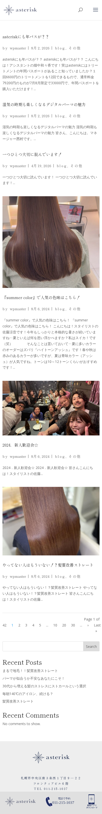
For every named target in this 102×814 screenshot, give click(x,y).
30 (73, 625)
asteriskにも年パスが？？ (25, 36)
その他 (75, 47)
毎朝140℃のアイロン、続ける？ (27, 693)
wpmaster (18, 47)
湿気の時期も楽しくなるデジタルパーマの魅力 (44, 104)
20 (64, 625)
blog (60, 47)
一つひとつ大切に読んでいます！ (32, 154)
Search (91, 646)
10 (55, 625)
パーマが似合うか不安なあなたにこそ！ (33, 678)
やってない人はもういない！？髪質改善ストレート (48, 565)
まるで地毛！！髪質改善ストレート (30, 670)
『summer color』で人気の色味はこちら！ (41, 297)
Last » (97, 628)
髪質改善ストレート (18, 701)
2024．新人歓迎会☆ (20, 445)
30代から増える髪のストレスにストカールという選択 (44, 686)
